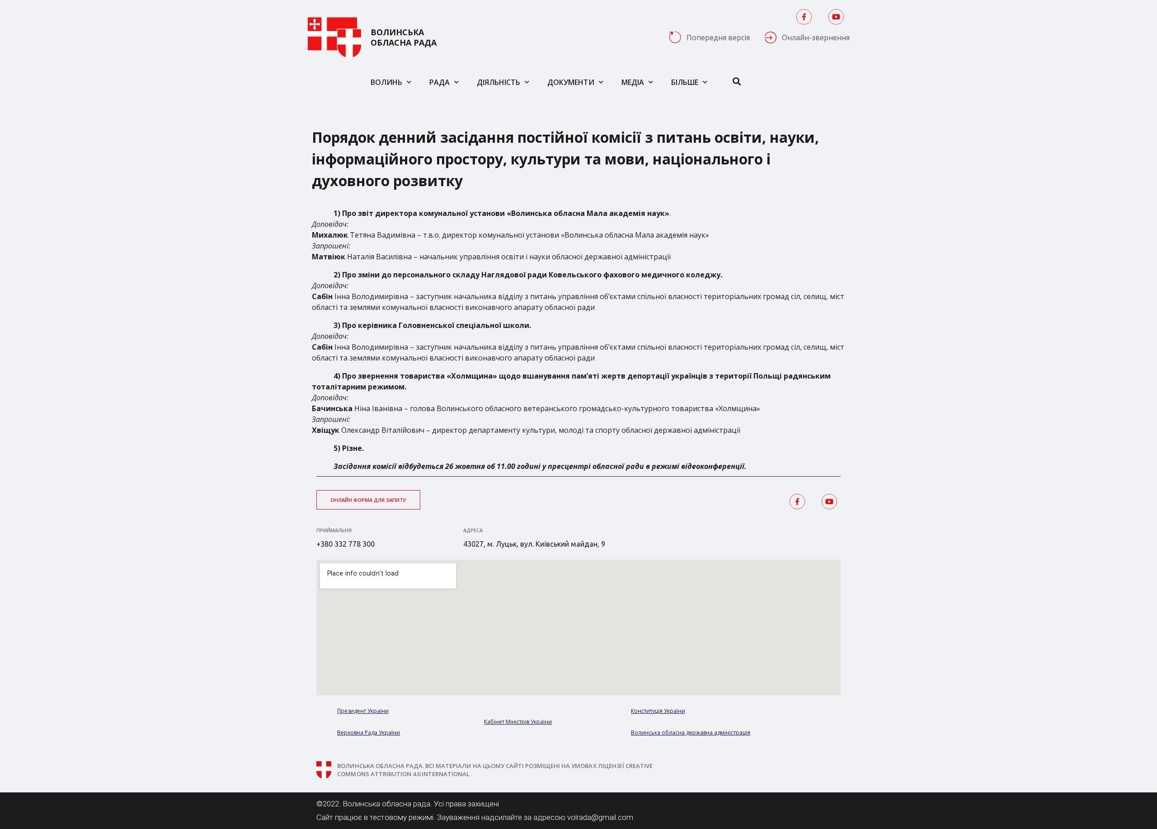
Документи (570, 82)
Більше (684, 82)
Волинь (386, 82)
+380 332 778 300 (345, 544)
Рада (439, 82)
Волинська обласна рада (404, 37)
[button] (368, 500)
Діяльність (498, 82)
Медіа (632, 82)
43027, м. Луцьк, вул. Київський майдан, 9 (534, 544)
